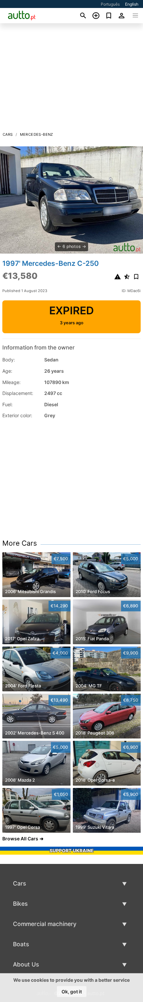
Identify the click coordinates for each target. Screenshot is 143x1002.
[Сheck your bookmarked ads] (108, 15)
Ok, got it (72, 991)
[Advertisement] (71, 79)
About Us (26, 964)
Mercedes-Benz (36, 134)
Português (110, 4)
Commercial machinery (44, 923)
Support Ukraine (72, 850)
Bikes (20, 903)
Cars (8, 134)
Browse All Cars (20, 838)
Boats (21, 944)
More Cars (19, 543)
